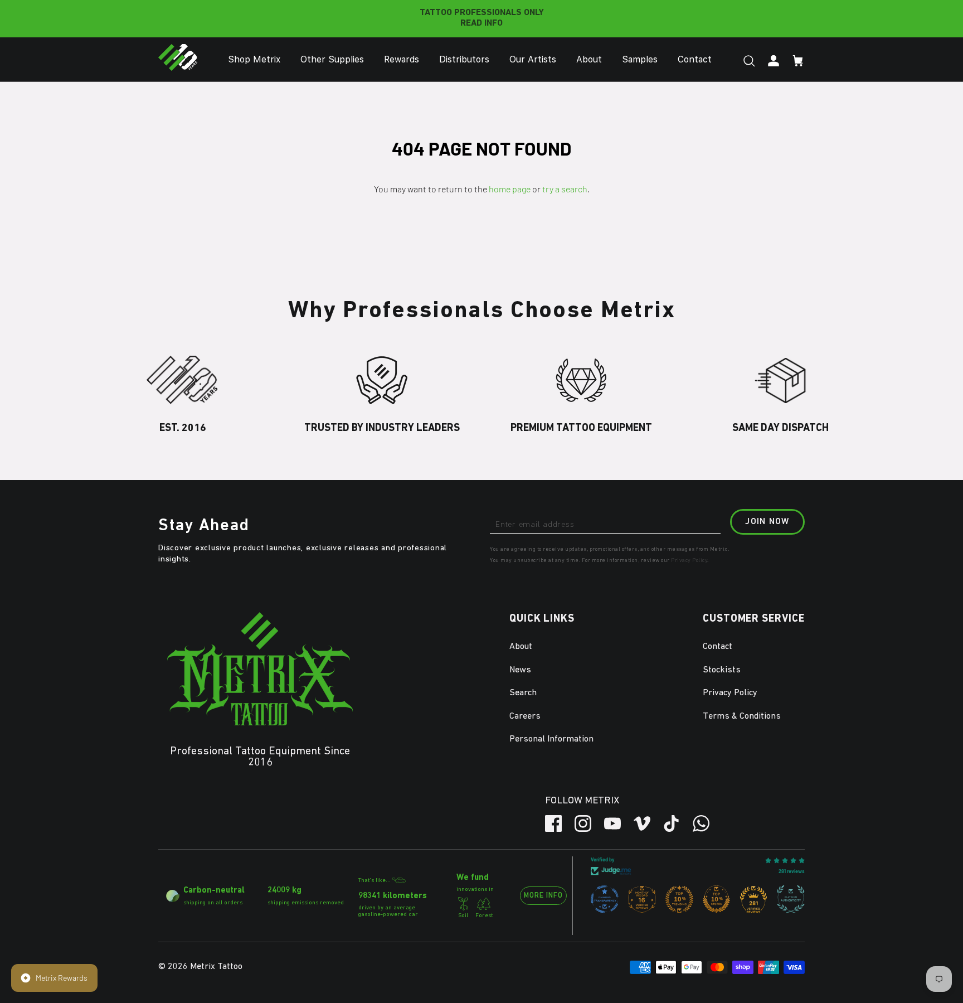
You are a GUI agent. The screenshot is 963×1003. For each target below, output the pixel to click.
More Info (543, 895)
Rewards (401, 59)
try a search (564, 188)
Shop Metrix (254, 59)
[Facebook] (553, 823)
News (520, 670)
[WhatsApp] (701, 823)
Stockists (722, 670)
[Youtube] (612, 823)
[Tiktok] (671, 823)
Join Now (767, 521)
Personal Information (551, 739)
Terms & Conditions (742, 716)
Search (523, 693)
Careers (525, 716)
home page (510, 188)
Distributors (464, 59)
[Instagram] (583, 823)
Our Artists (532, 59)
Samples (640, 59)
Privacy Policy (689, 560)
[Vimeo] (642, 823)
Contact (695, 59)
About (589, 59)
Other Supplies (332, 59)
